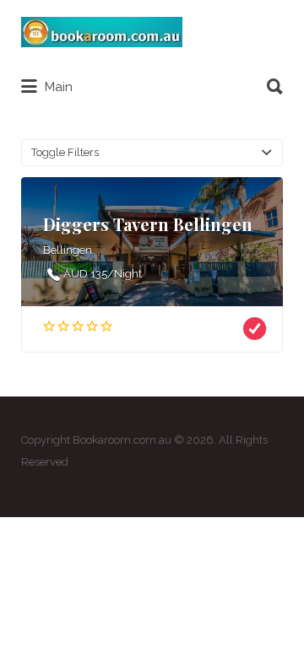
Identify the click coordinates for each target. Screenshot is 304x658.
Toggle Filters (65, 152)
